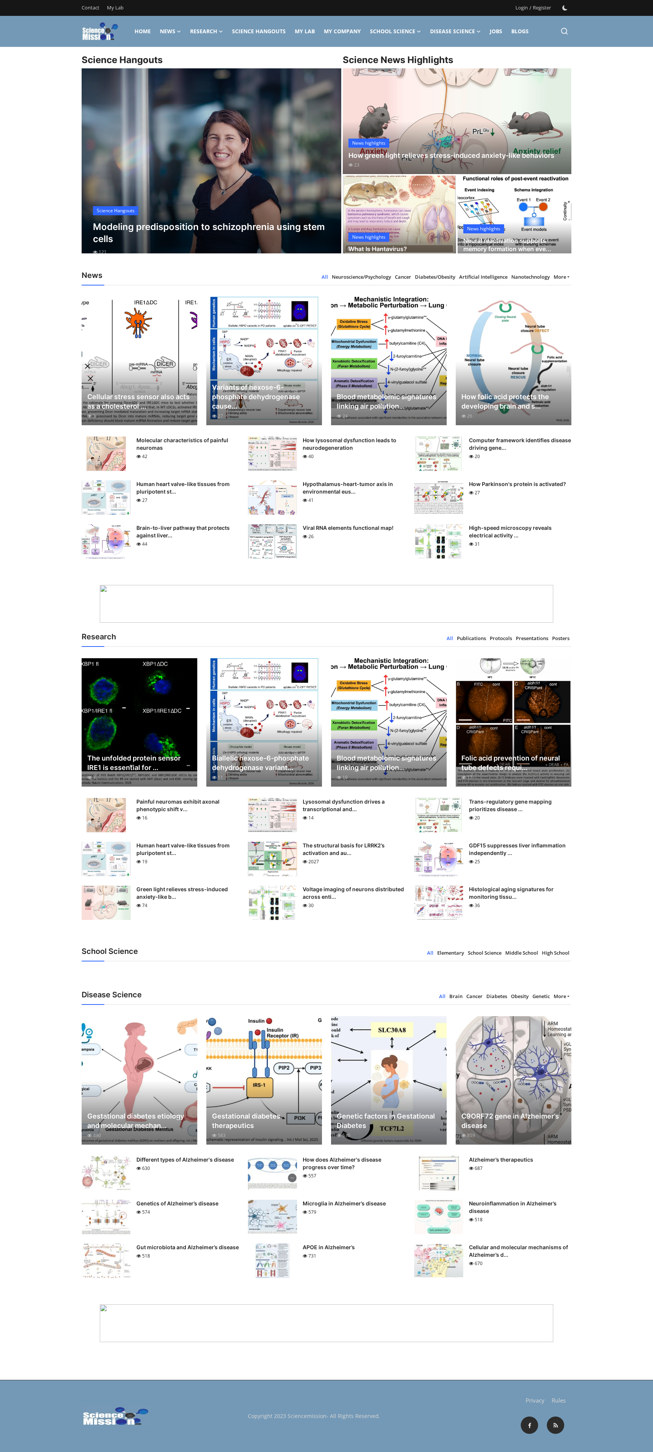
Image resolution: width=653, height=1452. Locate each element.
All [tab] (325, 276)
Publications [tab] (471, 638)
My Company (342, 31)
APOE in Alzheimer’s (329, 1247)
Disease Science (452, 31)
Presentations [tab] (532, 638)
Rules (559, 1400)
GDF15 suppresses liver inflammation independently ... (517, 849)
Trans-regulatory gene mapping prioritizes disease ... (510, 805)
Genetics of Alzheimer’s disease (177, 1203)
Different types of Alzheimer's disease (185, 1159)
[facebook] (529, 1425)
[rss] (555, 1425)
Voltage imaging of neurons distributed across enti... (353, 893)
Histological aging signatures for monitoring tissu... (511, 893)
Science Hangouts (259, 31)
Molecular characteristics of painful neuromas (182, 444)
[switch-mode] (565, 8)
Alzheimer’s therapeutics (501, 1159)
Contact (90, 7)
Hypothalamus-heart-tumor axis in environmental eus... (348, 488)
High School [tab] (555, 952)
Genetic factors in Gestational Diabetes (386, 1121)
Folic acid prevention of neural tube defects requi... (510, 763)
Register (542, 7)
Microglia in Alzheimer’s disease (344, 1203)
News (167, 31)
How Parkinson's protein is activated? (517, 484)
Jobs (496, 31)
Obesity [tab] (520, 996)
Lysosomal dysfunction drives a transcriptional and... (344, 805)
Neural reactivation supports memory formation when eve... (507, 245)
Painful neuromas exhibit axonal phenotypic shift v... (178, 805)
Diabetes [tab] (496, 996)
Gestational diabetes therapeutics (246, 1121)
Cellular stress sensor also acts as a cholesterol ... (138, 401)
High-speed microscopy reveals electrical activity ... (510, 532)
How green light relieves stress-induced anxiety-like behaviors (451, 155)
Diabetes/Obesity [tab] (435, 276)
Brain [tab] (456, 996)
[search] (564, 31)
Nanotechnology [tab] (530, 276)
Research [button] (203, 31)
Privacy (535, 1400)
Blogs (520, 31)
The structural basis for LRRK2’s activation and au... (344, 849)
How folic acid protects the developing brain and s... (505, 401)
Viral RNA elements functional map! (348, 528)
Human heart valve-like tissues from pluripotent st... (183, 488)
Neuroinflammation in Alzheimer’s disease (513, 1207)
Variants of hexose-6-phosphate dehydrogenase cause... (256, 396)
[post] (211, 167)
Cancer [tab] (403, 276)
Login (521, 7)
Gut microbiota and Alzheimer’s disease (187, 1247)
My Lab (115, 7)
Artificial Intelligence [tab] (483, 276)
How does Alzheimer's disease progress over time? (342, 1163)
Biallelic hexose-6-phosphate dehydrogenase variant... (260, 763)
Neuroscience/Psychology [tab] (361, 276)
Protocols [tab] (501, 638)
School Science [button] (392, 31)
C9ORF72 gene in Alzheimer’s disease (510, 1121)
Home (143, 31)
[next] (329, 167)
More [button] (560, 276)
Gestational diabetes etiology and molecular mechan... (135, 1121)
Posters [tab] (560, 638)
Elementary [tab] (450, 952)
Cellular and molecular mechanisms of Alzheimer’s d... (518, 1251)
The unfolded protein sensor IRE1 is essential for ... (134, 763)
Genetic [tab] (541, 996)
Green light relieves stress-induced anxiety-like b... (182, 893)
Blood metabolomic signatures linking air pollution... (386, 401)
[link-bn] (326, 604)
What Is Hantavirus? (377, 249)
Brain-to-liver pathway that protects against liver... (183, 532)
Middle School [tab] (521, 952)
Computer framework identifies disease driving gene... (520, 444)
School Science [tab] (484, 952)
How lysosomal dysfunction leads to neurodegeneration (349, 444)
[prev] (94, 167)
